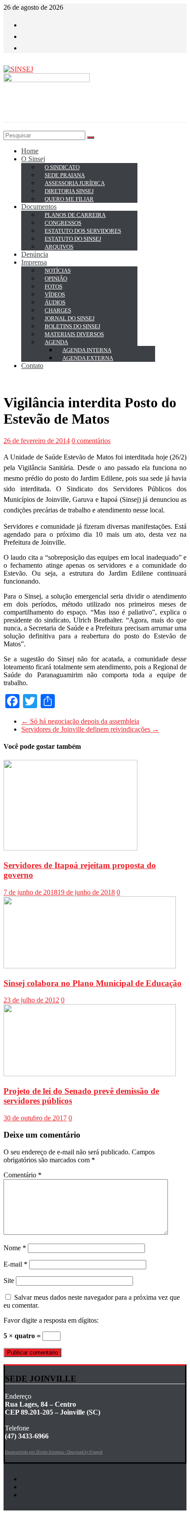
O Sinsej (33, 159)
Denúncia (34, 254)
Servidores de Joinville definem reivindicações (90, 729)
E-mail (15, 1264)
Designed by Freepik (85, 1452)
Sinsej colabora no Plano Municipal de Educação (93, 983)
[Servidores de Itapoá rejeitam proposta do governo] (70, 848)
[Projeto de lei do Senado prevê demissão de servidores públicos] (90, 1074)
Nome (15, 1248)
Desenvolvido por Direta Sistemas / (36, 1452)
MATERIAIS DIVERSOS (74, 334)
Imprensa (34, 262)
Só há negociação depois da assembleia (80, 721)
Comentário (23, 1175)
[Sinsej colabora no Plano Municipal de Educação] (90, 966)
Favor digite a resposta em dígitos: (51, 1320)
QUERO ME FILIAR (69, 199)
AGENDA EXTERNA (87, 358)
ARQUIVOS (59, 246)
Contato (32, 365)
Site (9, 1280)
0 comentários (91, 440)
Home (29, 151)
